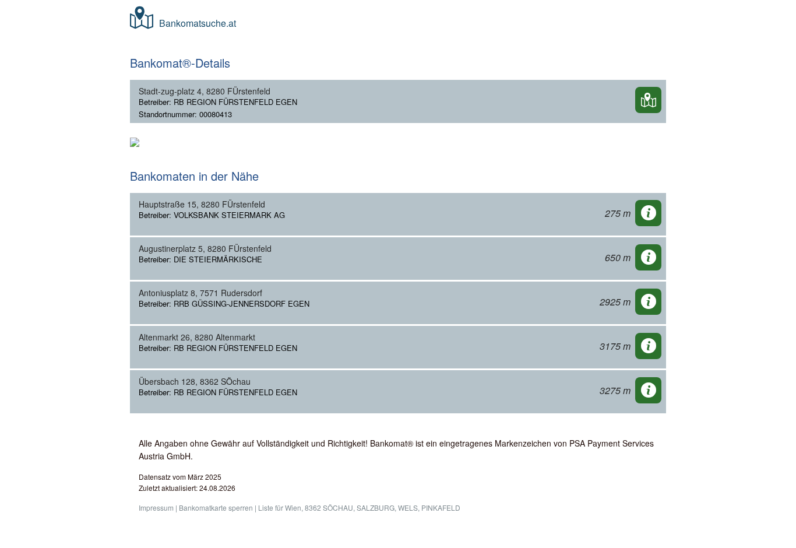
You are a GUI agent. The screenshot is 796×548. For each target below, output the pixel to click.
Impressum (156, 507)
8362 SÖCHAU (329, 507)
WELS (408, 507)
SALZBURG (376, 507)
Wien (293, 507)
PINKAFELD (440, 507)
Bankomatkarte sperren (216, 507)
